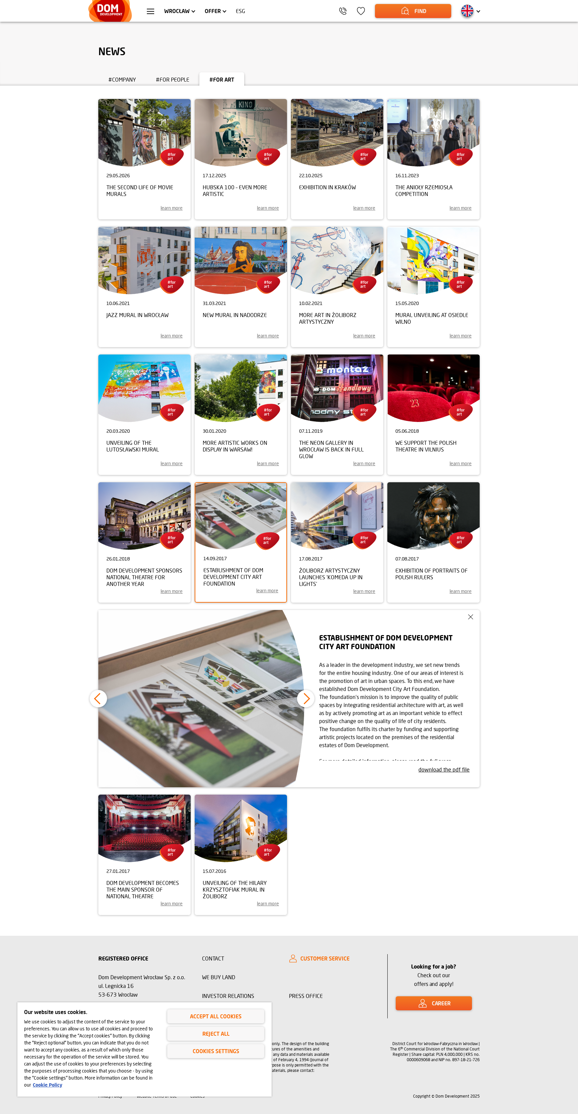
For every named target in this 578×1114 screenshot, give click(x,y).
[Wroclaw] (150, 12)
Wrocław (177, 11)
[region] (144, 1049)
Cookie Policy (47, 1085)
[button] (98, 698)
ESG (240, 11)
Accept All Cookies (216, 1016)
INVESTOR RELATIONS (228, 996)
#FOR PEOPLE (172, 79)
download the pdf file (444, 769)
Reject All (215, 1033)
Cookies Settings (216, 1051)
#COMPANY (122, 79)
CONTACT (213, 958)
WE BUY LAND (218, 977)
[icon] (361, 11)
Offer (213, 11)
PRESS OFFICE (306, 996)
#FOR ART (221, 79)
